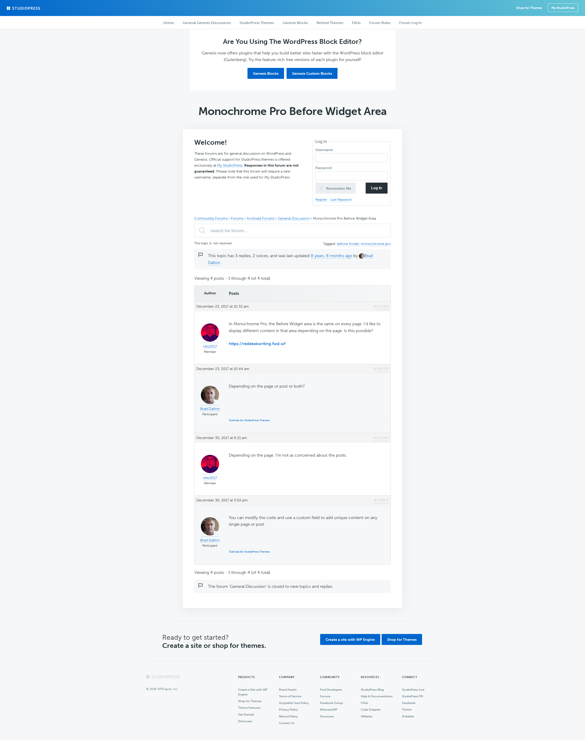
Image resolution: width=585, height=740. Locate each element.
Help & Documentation (377, 696)
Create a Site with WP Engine (252, 692)
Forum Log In (410, 23)
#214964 (381, 438)
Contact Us (286, 723)
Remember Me (338, 188)
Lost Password (340, 199)
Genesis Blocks (266, 73)
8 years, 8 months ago (331, 255)
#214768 (381, 369)
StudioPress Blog (372, 689)
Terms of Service (290, 696)
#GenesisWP (328, 709)
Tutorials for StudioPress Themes (249, 420)
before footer (348, 244)
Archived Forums (261, 218)
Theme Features (249, 707)
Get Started (246, 714)
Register (321, 199)
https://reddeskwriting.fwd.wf (257, 343)
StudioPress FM (412, 696)
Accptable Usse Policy (294, 703)
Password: (324, 168)
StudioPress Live (413, 689)
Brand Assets (288, 689)
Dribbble (408, 716)
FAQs (364, 703)
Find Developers (331, 689)
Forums (237, 218)
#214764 (381, 306)
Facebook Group (331, 703)
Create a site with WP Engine (350, 639)
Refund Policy (288, 716)
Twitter (407, 709)
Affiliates (366, 716)
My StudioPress (562, 8)
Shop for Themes (402, 639)
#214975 (381, 500)
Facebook (408, 703)
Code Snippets (371, 709)
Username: (325, 150)
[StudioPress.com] (24, 8)
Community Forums (211, 218)
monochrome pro (376, 244)
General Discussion (294, 218)
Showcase (245, 721)
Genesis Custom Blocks (312, 73)
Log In (376, 188)
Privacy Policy (288, 709)
